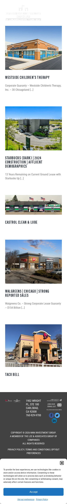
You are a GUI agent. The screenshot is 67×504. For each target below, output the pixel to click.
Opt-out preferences (26, 499)
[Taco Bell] (33, 345)
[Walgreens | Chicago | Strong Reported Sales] (33, 262)
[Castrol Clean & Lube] (33, 204)
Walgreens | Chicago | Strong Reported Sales (27, 293)
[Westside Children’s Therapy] (33, 48)
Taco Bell (12, 374)
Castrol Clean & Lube (21, 222)
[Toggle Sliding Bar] (53, 13)
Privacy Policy (42, 499)
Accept (33, 491)
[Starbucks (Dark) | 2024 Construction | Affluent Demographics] (33, 128)
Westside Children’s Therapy (27, 77)
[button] (62, 463)
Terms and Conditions (37, 449)
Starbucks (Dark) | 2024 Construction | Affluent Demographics (24, 162)
